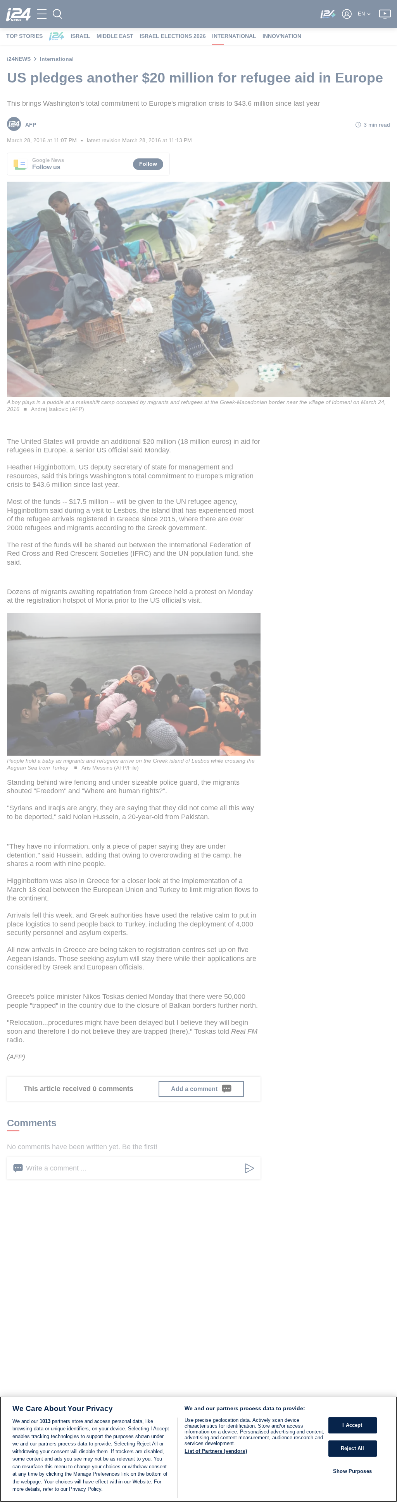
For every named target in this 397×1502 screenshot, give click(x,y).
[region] (198, 1449)
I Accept (352, 1425)
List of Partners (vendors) (216, 1451)
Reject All (352, 1448)
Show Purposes (352, 1471)
